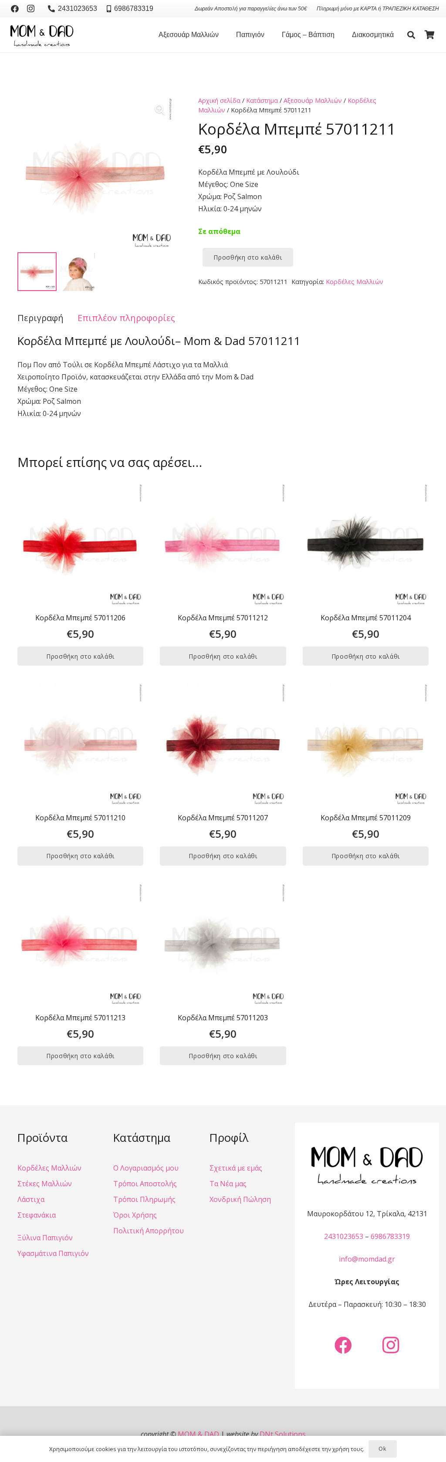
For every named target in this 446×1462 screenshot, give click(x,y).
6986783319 (390, 1236)
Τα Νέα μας (228, 1183)
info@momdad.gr (367, 1259)
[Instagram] (30, 9)
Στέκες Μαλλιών (44, 1183)
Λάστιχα (30, 1199)
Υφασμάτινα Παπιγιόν (53, 1253)
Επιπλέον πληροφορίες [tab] (126, 318)
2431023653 (343, 1236)
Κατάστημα (262, 100)
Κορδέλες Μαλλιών (354, 282)
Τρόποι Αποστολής (145, 1183)
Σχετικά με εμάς (235, 1168)
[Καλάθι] (429, 34)
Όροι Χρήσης (135, 1215)
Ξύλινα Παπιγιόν (45, 1237)
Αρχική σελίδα (219, 100)
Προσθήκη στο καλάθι (247, 257)
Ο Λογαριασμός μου (146, 1168)
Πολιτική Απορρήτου (148, 1230)
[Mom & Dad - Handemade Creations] (42, 34)
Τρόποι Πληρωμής (144, 1199)
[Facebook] (15, 9)
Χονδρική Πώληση (240, 1199)
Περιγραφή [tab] (40, 318)
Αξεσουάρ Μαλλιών (313, 100)
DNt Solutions (283, 1434)
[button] (223, 34)
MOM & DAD (198, 1434)
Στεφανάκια (36, 1215)
